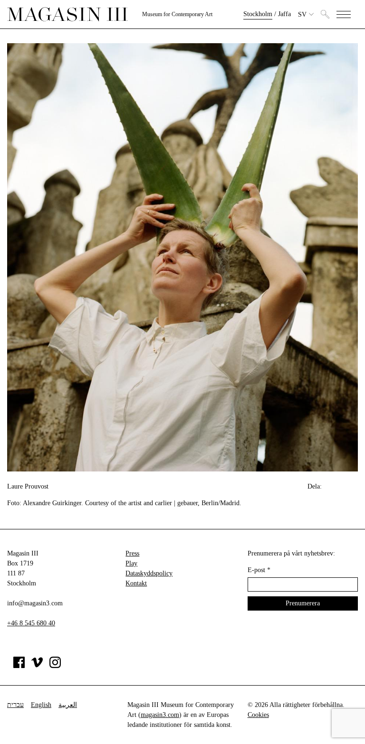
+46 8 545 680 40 (31, 623)
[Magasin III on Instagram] (55, 665)
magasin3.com (160, 714)
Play (131, 563)
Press (132, 553)
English (41, 704)
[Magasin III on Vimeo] (37, 665)
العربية (67, 704)
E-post (259, 570)
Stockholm (257, 14)
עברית (15, 704)
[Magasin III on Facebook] (19, 665)
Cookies (258, 714)
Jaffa (284, 14)
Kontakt (136, 583)
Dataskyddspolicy (149, 573)
